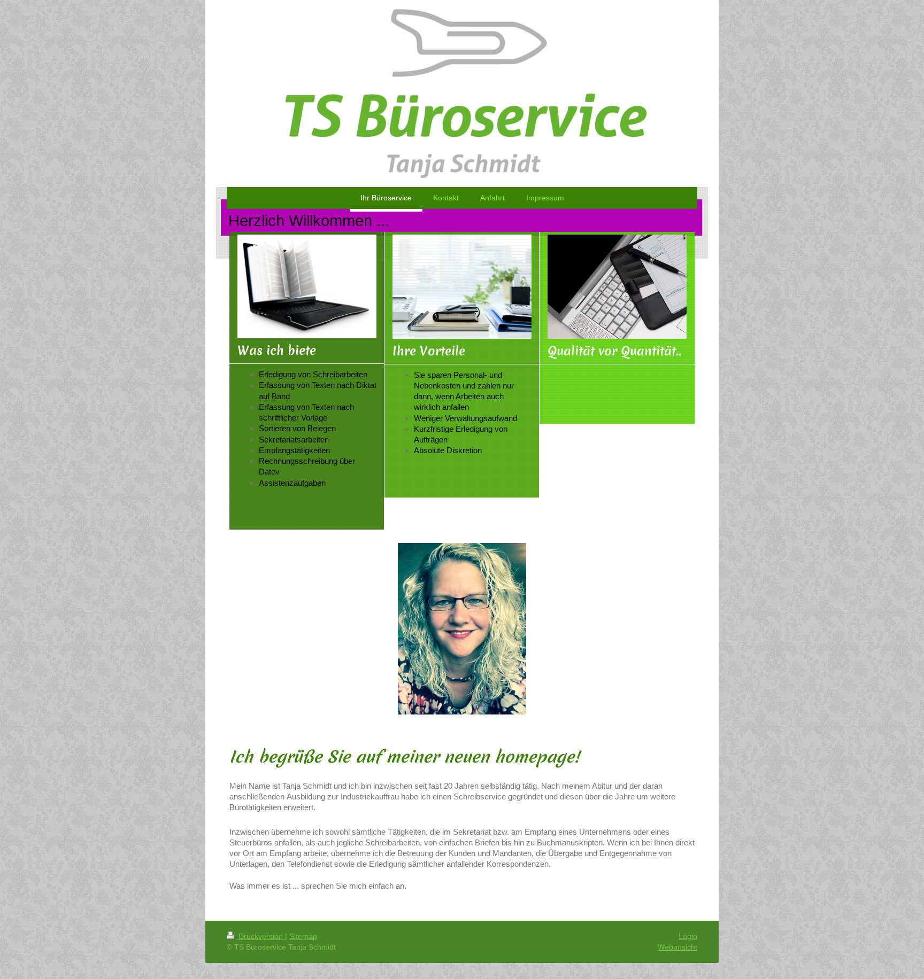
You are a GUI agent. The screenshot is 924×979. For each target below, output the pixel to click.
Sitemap (303, 936)
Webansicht (677, 947)
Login (688, 936)
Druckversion (260, 936)
